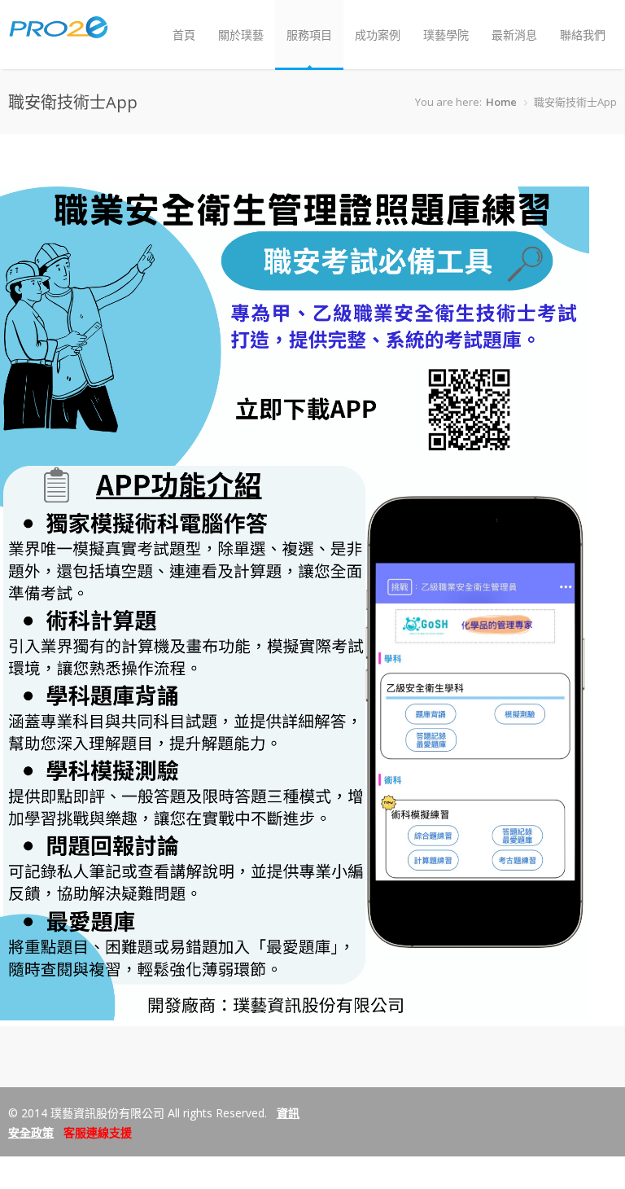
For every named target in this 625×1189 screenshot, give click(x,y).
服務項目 (309, 34)
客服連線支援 (97, 1132)
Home (501, 101)
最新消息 (514, 34)
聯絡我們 (582, 34)
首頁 (184, 34)
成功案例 (377, 34)
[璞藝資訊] (58, 31)
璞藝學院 (446, 34)
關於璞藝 (241, 34)
